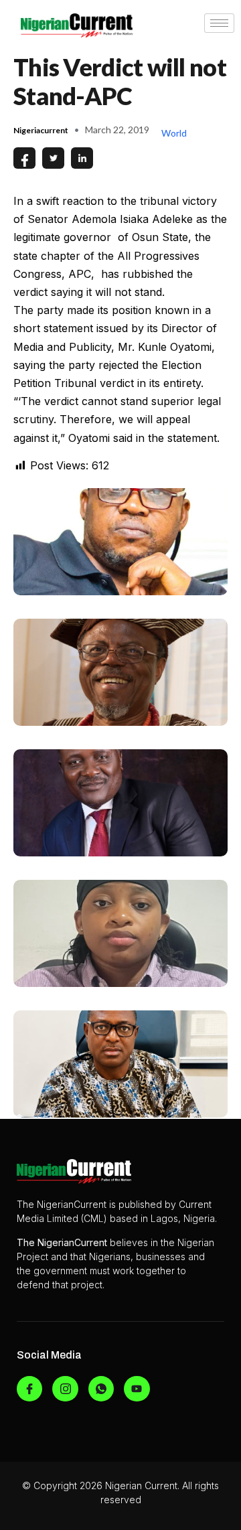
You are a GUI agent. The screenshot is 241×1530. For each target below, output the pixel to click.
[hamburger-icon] (219, 23)
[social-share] (24, 158)
